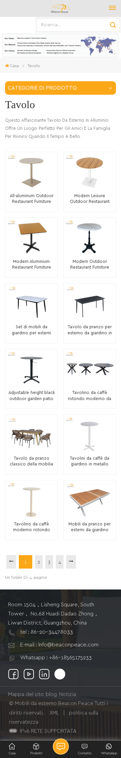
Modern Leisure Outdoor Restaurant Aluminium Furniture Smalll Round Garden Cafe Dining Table (90, 199)
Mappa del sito (26, 694)
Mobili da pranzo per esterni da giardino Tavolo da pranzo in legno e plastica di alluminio (90, 527)
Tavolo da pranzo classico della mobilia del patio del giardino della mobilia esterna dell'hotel (31, 461)
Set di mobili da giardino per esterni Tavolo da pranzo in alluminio (31, 330)
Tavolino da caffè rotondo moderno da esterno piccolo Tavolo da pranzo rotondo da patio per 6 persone (89, 396)
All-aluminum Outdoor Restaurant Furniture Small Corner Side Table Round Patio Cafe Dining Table (31, 199)
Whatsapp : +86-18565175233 (56, 657)
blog (51, 694)
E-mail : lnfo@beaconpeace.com (59, 644)
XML (54, 713)
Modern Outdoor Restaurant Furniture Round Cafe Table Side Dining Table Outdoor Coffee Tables (90, 265)
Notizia (67, 694)
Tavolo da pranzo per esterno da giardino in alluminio (90, 330)
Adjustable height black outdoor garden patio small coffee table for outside (31, 396)
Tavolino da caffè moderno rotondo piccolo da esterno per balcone (31, 527)
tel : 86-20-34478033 (46, 632)
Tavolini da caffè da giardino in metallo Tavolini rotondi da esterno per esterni (89, 461)
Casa (14, 66)
